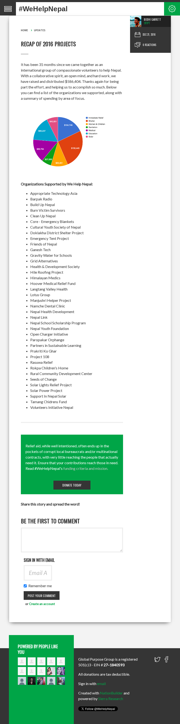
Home (24, 30)
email (101, 683)
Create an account (42, 604)
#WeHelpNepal (43, 9)
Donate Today (71, 485)
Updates (39, 30)
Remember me (41, 585)
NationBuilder (111, 693)
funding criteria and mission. (85, 468)
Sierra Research (110, 698)
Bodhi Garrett (152, 19)
